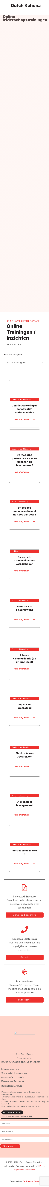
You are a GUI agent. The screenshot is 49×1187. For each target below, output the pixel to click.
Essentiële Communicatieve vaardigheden (24, 560)
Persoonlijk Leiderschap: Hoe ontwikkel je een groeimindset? (21, 1093)
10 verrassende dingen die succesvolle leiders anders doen (24, 1098)
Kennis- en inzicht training (21, 400)
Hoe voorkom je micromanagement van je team (21, 1106)
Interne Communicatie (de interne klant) (24, 658)
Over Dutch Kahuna (24, 1054)
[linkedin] (25, 1176)
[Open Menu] (4, 5)
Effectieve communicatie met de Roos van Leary (24, 511)
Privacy (42, 1166)
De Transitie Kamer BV (32, 1181)
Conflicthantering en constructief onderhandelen (24, 409)
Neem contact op (24, 1058)
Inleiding (15, 551)
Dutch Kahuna (26, 5)
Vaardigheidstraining (20, 502)
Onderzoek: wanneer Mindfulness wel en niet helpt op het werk (25, 1102)
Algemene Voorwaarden (24, 1169)
